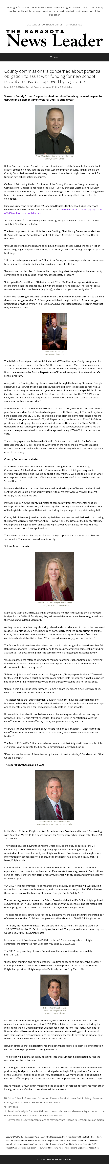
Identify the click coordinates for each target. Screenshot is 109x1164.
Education (43, 1098)
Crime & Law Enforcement (22, 1098)
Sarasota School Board (26, 1102)
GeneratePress (64, 1159)
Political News (68, 1098)
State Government (50, 1102)
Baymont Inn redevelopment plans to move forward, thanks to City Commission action (56, 1119)
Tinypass (13, 1106)
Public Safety (84, 1098)
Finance (54, 1098)
